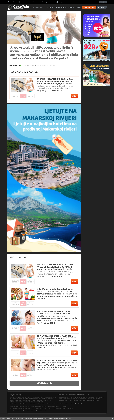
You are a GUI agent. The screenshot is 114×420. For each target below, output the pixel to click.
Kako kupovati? (37, 2)
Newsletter (12, 2)
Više (74, 96)
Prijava (103, 2)
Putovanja (71, 7)
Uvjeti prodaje (55, 403)
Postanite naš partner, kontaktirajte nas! (73, 395)
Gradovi (102, 7)
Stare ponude (73, 403)
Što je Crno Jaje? (16, 395)
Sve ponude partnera (48, 65)
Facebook (51, 2)
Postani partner (24, 2)
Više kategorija (89, 7)
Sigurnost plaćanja (32, 403)
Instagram (61, 2)
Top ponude (37, 7)
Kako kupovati (13, 403)
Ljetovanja (79, 7)
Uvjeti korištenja (22, 403)
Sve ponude (49, 7)
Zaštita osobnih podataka (44, 403)
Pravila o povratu (64, 403)
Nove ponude (61, 7)
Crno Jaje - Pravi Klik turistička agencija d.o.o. (31, 410)
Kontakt (80, 403)
